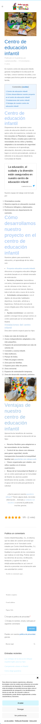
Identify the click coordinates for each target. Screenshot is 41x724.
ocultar (25, 87)
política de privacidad (27, 634)
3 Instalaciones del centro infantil (17, 100)
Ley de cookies (9, 721)
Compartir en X (26, 186)
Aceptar (20, 703)
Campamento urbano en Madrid (16, 666)
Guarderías (19, 58)
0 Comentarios (24, 61)
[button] (37, 678)
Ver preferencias (20, 715)
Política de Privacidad (21, 721)
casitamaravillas (11, 61)
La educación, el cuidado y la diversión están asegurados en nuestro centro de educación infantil (20, 174)
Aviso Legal (33, 721)
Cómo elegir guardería (13, 671)
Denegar (20, 709)
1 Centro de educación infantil (16, 91)
